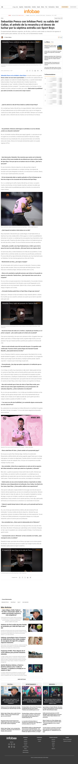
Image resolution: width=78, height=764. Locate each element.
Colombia (34, 7)
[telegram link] (12, 747)
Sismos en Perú (32, 15)
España (38, 7)
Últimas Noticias (25, 752)
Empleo (39, 741)
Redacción (39, 739)
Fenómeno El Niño (18, 15)
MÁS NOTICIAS (22, 679)
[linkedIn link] (14, 747)
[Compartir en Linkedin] (35, 71)
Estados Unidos (27, 7)
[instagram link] (14, 744)
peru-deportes (25, 602)
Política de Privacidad (67, 741)
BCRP (55, 15)
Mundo (57, 7)
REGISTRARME (65, 6)
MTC (53, 15)
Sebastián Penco (5, 602)
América (25, 739)
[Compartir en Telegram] (38, 71)
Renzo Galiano (8, 37)
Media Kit (53, 748)
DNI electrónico (48, 15)
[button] (2, 7)
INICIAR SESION (73, 6)
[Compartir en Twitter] (32, 71)
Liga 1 (19, 602)
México (42, 7)
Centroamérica (51, 7)
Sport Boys (13, 602)
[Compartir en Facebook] (30, 71)
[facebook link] (9, 744)
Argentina (21, 7)
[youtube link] (9, 747)
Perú (46, 7)
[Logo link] (32, 11)
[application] (22, 52)
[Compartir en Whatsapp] (27, 71)
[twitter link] (12, 744)
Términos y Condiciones (67, 739)
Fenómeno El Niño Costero (40, 15)
